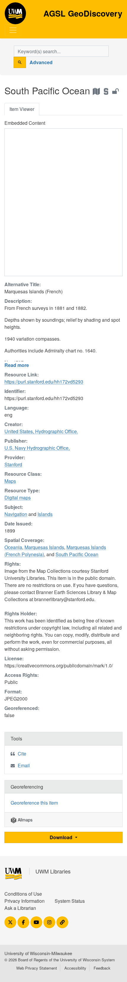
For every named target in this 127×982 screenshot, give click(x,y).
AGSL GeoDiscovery (15, 15)
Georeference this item (34, 802)
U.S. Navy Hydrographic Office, (37, 447)
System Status (70, 900)
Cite (22, 753)
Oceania (13, 547)
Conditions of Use (23, 893)
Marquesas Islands (44, 547)
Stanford (13, 464)
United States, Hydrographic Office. (41, 431)
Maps (10, 481)
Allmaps (24, 820)
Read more (16, 365)
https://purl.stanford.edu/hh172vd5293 (43, 381)
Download (62, 837)
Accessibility (75, 968)
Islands (45, 514)
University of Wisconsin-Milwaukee (38, 953)
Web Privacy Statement (36, 968)
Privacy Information (24, 900)
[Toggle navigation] (13, 30)
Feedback (102, 968)
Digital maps (17, 497)
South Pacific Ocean (77, 554)
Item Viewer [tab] (21, 109)
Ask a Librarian (20, 908)
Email (24, 765)
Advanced (41, 62)
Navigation (15, 514)
